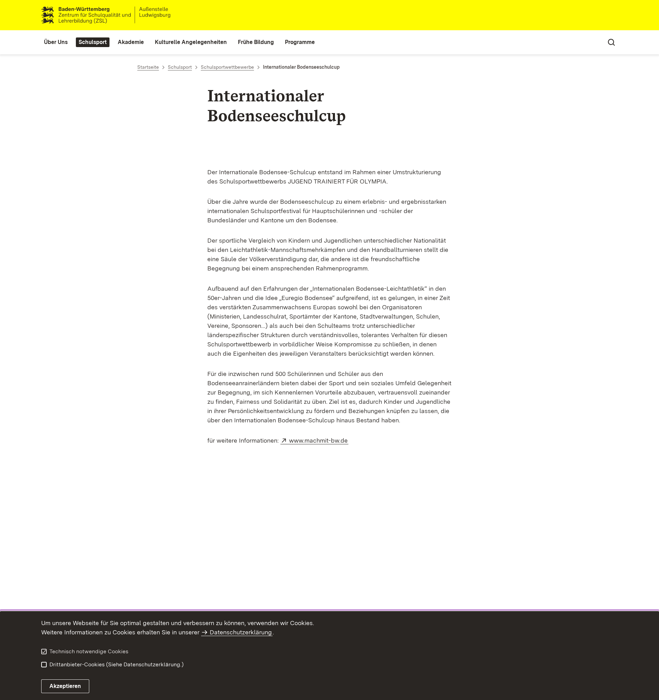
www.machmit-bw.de (318, 440)
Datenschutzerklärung (241, 632)
